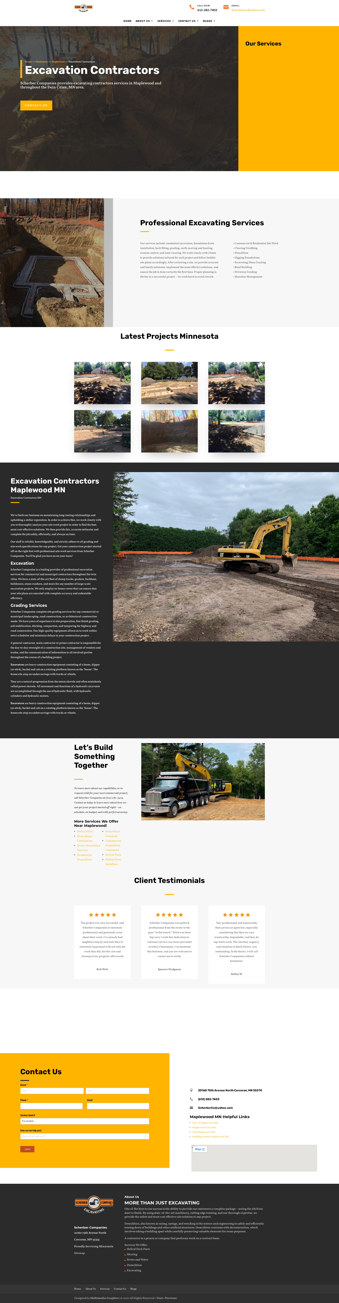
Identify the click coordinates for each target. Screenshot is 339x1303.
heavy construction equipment (47, 703)
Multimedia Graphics (104, 1298)
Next (160, 1298)
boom (87, 703)
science (208, 1224)
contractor (133, 1238)
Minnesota (42, 62)
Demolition (268, 85)
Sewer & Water (154, 995)
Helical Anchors (251, 1030)
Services (164, 21)
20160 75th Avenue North (90, 1233)
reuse (230, 1231)
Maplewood (58, 62)
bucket (26, 708)
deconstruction (239, 1228)
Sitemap (79, 1253)
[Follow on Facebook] (254, 1063)
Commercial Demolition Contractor (113, 845)
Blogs (207, 21)
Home (127, 21)
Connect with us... (282, 662)
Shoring (149, 1030)
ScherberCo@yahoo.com (248, 10)
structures (188, 1228)
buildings (151, 1228)
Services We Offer (135, 1245)
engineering (226, 1224)
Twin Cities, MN (61, 87)
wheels (71, 713)
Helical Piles (85, 832)
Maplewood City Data (204, 1127)
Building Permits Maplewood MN (210, 1136)
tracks (60, 713)
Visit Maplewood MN (203, 1132)
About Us (143, 21)
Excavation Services (275, 59)
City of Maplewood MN (205, 1123)
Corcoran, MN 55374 (87, 1240)
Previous (171, 1298)
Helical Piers (113, 855)
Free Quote (242, 184)
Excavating (57, 995)
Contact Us (187, 21)
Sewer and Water (137, 1260)
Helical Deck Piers (138, 1249)
